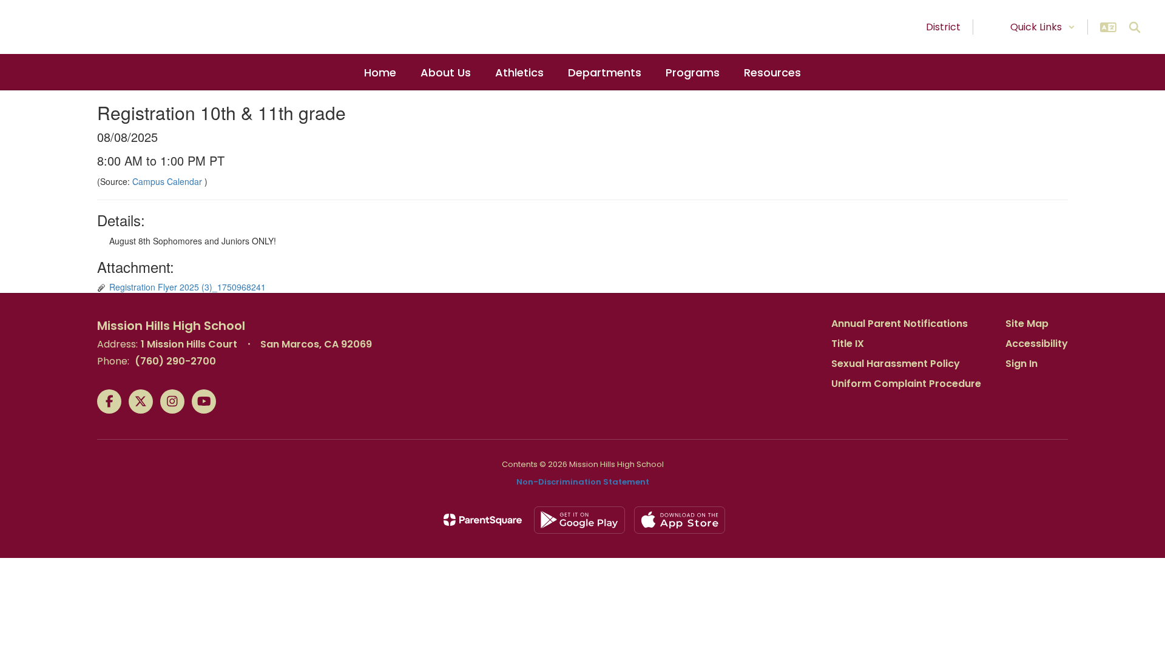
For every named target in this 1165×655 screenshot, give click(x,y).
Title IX (847, 344)
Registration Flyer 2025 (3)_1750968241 (187, 287)
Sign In (1021, 364)
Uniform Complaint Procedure (906, 384)
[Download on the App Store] (679, 520)
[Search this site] (1135, 27)
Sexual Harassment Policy (895, 364)
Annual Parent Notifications (899, 324)
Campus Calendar (168, 181)
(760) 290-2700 (175, 361)
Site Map (1026, 324)
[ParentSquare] (483, 520)
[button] (1042, 27)
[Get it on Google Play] (579, 520)
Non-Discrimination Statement (582, 482)
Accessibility (1036, 344)
